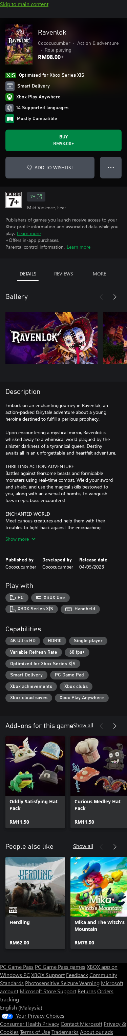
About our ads (96, 1031)
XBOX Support (48, 974)
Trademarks (65, 1031)
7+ (32, 196)
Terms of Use (35, 1031)
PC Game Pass (17, 966)
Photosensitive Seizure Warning (62, 982)
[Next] (115, 297)
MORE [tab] (99, 273)
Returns (87, 991)
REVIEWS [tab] (63, 273)
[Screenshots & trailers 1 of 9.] (51, 337)
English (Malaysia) (21, 1007)
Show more (17, 539)
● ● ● (111, 167)
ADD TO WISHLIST (54, 167)
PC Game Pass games (60, 966)
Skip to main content (24, 3)
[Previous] (101, 297)
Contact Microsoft (81, 1023)
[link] (35, 782)
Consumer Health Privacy (29, 1023)
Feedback (77, 974)
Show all (83, 725)
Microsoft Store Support (48, 991)
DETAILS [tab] (28, 273)
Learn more (29, 233)
